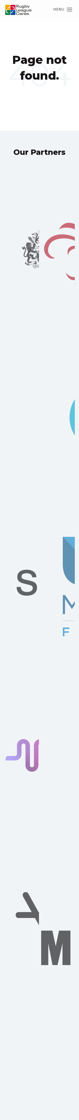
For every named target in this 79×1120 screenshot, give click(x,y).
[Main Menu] (69, 9)
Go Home (39, 93)
